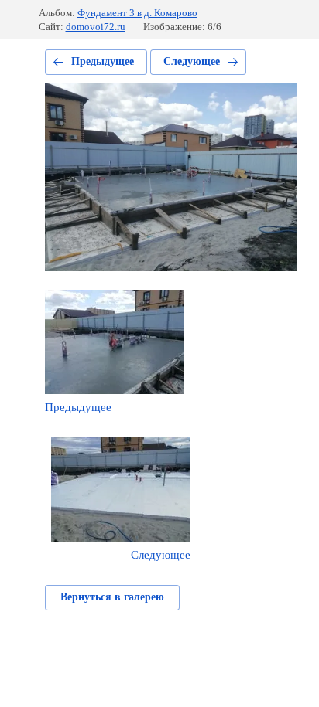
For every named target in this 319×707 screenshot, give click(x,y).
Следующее (191, 61)
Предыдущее (102, 61)
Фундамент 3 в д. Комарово (137, 13)
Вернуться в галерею (112, 597)
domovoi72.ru (95, 26)
